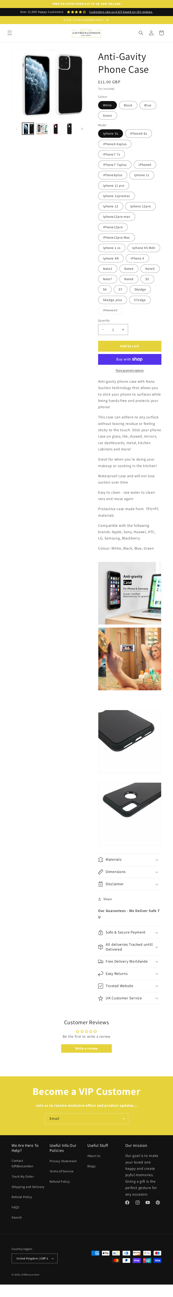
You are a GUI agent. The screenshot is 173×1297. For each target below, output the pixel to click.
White (107, 105)
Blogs (91, 1166)
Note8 (129, 279)
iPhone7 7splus (115, 164)
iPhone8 (145, 164)
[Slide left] (16, 128)
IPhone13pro (113, 227)
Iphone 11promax (116, 196)
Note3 (107, 268)
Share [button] (107, 899)
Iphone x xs (111, 248)
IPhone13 (112, 311)
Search (17, 1217)
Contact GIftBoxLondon (22, 1163)
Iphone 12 (110, 206)
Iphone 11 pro (113, 185)
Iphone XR (111, 258)
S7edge (140, 300)
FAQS (15, 1207)
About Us (93, 1156)
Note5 (150, 268)
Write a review (86, 1048)
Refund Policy (22, 1197)
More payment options (130, 370)
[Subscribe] (123, 1118)
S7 (120, 289)
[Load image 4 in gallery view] (56, 128)
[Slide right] (81, 128)
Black (128, 105)
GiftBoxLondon (30, 1274)
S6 (105, 289)
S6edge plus (112, 300)
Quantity (104, 320)
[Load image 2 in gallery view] (42, 128)
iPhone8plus (112, 175)
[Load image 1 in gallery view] (28, 128)
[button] (10, 33)
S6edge (140, 289)
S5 (147, 279)
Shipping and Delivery (28, 1187)
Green (107, 115)
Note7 (107, 279)
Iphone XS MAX (143, 248)
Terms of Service (62, 1171)
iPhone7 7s (111, 154)
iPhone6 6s (138, 133)
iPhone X (137, 258)
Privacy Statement (63, 1161)
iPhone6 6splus (115, 144)
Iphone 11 (141, 175)
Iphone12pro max (116, 216)
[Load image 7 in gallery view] (70, 128)
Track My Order (23, 1176)
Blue (147, 105)
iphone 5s (110, 133)
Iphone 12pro (140, 206)
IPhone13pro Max (116, 237)
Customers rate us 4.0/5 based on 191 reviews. (121, 12)
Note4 (129, 268)
